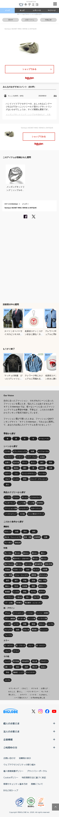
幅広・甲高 (43, 580)
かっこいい (44, 629)
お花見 (42, 457)
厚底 (24, 591)
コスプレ (7, 680)
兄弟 (26, 667)
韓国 (33, 586)
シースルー (30, 613)
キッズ (22, 10)
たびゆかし (43, 695)
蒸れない (26, 553)
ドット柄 (7, 624)
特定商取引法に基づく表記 (34, 777)
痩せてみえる (9, 564)
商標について (37, 783)
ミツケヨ (33, 695)
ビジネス (7, 451)
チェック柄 (31, 618)
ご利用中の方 (10, 747)
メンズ (7, 10)
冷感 (16, 531)
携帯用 (34, 575)
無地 (33, 624)
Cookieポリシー (10, 777)
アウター (16, 497)
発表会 (16, 468)
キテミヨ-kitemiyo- (11, 204)
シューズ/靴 (21, 503)
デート (24, 462)
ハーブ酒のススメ (21, 698)
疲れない (35, 553)
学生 (7, 672)
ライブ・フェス (31, 457)
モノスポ (44, 692)
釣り (7, 484)
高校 (50, 462)
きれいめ (26, 629)
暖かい (43, 553)
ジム (16, 473)
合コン (33, 462)
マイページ (52, 10)
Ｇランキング (14, 688)
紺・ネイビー (41, 645)
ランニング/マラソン (28, 473)
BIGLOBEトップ (10, 790)
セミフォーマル (43, 451)
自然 (17, 629)
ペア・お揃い (9, 603)
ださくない (28, 564)
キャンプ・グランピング (38, 479)
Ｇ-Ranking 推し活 (38, 698)
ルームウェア (23, 508)
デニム (7, 613)
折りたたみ (43, 575)
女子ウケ (42, 591)
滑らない (17, 553)
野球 (24, 479)
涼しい (7, 558)
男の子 (34, 667)
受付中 (10, 20)
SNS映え (19, 603)
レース (16, 624)
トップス (7, 497)
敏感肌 (7, 591)
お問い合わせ (9, 758)
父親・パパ (8, 667)
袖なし (7, 586)
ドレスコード (9, 457)
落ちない (36, 558)
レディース (37, 10)
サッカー (16, 479)
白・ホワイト (9, 645)
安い (27, 597)
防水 (25, 531)
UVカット (7, 531)
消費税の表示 (25, 758)
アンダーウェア (9, 503)
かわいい (42, 624)
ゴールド (16, 651)
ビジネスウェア (35, 497)
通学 (24, 468)
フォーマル (8, 635)
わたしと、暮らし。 (16, 692)
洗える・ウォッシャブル (13, 537)
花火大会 (16, 462)
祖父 (17, 667)
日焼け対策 (48, 564)
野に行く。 (13, 695)
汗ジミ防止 (8, 542)
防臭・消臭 (28, 537)
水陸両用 (37, 537)
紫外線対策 (38, 564)
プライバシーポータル (37, 771)
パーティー (20, 457)
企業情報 (8, 739)
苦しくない (8, 553)
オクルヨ (34, 688)
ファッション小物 (10, 508)
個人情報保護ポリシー (13, 771)
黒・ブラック (20, 645)
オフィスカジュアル (20, 451)
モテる (33, 591)
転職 (32, 451)
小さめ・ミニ (17, 569)
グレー (30, 645)
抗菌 (45, 537)
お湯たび (44, 688)
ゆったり (36, 569)
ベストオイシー (32, 692)
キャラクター (31, 672)
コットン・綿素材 (42, 613)
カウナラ (23, 695)
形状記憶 (17, 542)
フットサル (42, 473)
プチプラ (36, 597)
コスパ (45, 597)
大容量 (45, 569)
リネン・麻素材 (9, 618)
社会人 (43, 667)
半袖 (24, 580)
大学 (7, 468)
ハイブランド (9, 597)
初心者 (34, 661)
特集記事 (48, 20)
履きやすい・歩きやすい (21, 558)
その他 (22, 514)
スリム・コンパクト (21, 575)
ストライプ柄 (42, 618)
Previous (5, 320)
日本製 (24, 586)
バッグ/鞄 (31, 503)
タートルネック (18, 613)
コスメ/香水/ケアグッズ (36, 514)
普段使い (35, 629)
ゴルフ (7, 479)
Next (54, 320)
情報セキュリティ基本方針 (15, 783)
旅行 (42, 462)
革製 (24, 624)
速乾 (33, 531)
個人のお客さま (11, 723)
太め (27, 569)
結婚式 (42, 468)
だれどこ (25, 688)
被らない (44, 558)
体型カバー (43, 586)
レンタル (16, 591)
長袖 (33, 580)
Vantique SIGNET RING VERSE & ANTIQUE (20, 208)
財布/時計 (40, 503)
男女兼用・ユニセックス (33, 603)
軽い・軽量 (8, 575)
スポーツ (7, 473)
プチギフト (44, 661)
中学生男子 (25, 661)
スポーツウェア (36, 508)
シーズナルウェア (10, 514)
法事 (50, 468)
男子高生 (16, 661)
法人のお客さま (11, 731)
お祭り (7, 462)
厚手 (7, 580)
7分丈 (16, 586)
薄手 (16, 580)
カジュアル (8, 629)
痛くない (19, 564)
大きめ (7, 569)
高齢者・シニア (18, 672)
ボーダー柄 (21, 618)
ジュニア (7, 661)
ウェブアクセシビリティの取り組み (19, 764)
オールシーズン (44, 438)
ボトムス (25, 497)
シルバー (7, 651)
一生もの (19, 597)
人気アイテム (29, 20)
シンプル (50, 624)
